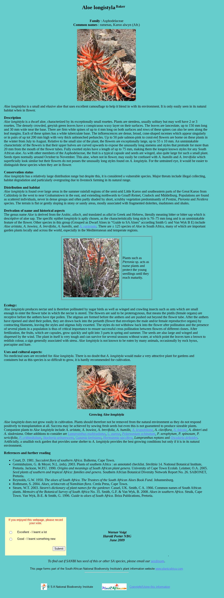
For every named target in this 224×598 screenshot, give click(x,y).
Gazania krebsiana (88, 437)
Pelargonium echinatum (138, 434)
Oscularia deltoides (184, 437)
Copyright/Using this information (150, 586)
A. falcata (180, 430)
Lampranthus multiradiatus (87, 434)
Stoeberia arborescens (58, 437)
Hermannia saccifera (118, 437)
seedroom (157, 561)
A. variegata (87, 226)
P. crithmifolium (30, 437)
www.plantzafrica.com (169, 568)
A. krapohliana (142, 430)
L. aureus (113, 434)
